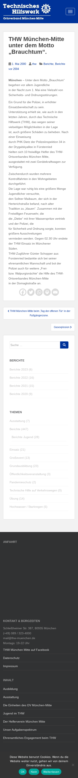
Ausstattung (11, 697)
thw (34, 63)
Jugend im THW (13, 713)
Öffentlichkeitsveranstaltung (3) (30, 474)
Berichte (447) (19, 429)
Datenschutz (11, 658)
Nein (34, 771)
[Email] (55, 292)
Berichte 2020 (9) (21, 394)
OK (23, 771)
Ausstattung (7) (20, 421)
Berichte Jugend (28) (25, 437)
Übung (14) (17, 498)
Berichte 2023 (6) (21, 369)
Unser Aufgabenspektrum (20, 729)
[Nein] (73, 765)
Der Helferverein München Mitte (24, 721)
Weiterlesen (51, 771)
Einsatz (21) (17, 449)
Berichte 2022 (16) (22, 377)
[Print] (47, 292)
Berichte (48, 63)
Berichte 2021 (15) (22, 385)
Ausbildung (10, 689)
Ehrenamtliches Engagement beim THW (29, 738)
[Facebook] (22, 292)
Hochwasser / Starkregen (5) (28, 506)
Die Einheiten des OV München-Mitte (27, 705)
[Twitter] (31, 292)
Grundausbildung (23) (24, 466)
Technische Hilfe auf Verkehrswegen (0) (36, 490)
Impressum (10, 666)
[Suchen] (64, 345)
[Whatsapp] (39, 292)
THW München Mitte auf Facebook (26, 649)
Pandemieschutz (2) (23, 482)
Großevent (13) (20, 457)
